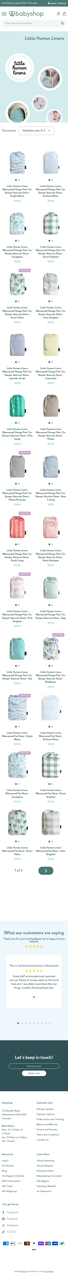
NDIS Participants (11, 1181)
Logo (26, 13)
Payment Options (46, 1114)
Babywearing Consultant (49, 1176)
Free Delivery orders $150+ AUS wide (19, 3)
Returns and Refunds (47, 1124)
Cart (64, 14)
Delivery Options (45, 1109)
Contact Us (43, 1140)
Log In (5, 1160)
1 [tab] (16, 181)
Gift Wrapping (9, 1191)
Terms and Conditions (48, 1134)
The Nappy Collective (13, 1176)
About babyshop (45, 1160)
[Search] (62, 23)
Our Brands (8, 1166)
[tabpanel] (17, 161)
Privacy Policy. (49, 1271)
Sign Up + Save (34, 1073)
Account (58, 14)
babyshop (23, 1271)
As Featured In (44, 1191)
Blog (4, 1171)
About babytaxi (45, 1166)
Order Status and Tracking (50, 1119)
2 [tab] (19, 181)
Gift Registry (43, 1181)
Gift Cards (7, 1186)
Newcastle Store (45, 1171)
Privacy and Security (47, 1129)
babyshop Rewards (46, 1186)
